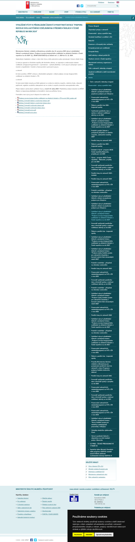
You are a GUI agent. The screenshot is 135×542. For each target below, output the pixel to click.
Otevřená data (46, 511)
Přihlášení (101, 2)
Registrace (111, 2)
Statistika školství (22, 498)
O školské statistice (23, 504)
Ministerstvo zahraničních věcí (97, 474)
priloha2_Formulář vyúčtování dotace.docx (32, 108)
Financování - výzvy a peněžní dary (52, 17)
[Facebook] (78, 6)
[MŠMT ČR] (34, 5)
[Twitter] (82, 6)
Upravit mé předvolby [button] (104, 534)
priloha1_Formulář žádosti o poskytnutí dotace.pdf (34, 100)
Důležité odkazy (47, 498)
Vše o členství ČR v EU (95, 466)
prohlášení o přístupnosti (100, 489)
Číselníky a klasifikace (24, 514)
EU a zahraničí (30, 17)
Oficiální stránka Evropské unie (98, 469)
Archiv (38, 17)
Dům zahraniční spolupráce (97, 477)
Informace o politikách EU (96, 471)
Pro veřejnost (21, 501)
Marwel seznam (133, 18)
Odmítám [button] (89, 534)
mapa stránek (74, 489)
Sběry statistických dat (24, 508)
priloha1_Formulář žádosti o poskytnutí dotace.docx (35, 103)
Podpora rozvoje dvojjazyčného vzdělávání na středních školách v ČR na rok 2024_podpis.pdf (47, 98)
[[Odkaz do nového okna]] (74, 501)
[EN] (117, 2)
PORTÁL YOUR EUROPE (50, 514)
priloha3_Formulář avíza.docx (28, 112)
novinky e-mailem (85, 489)
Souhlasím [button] (78, 534)
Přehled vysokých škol (49, 504)
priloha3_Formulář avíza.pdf (27, 110)
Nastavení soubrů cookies (45, 540)
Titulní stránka (20, 17)
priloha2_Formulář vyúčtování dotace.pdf (31, 105)
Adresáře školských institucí (26, 517)
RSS (111, 489)
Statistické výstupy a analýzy (26, 511)
